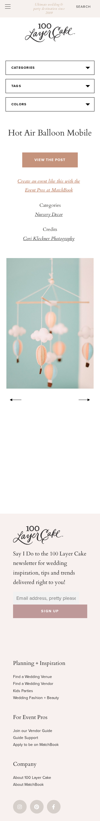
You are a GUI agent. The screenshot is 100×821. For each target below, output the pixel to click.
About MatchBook (28, 784)
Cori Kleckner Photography (48, 239)
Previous (12, 398)
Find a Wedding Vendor (33, 683)
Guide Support (25, 737)
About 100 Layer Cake (32, 777)
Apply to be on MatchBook (36, 744)
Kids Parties (23, 691)
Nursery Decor (49, 215)
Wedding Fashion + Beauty (36, 697)
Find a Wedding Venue (32, 676)
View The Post (50, 160)
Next (87, 398)
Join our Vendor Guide (32, 730)
